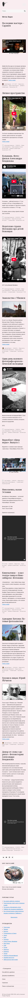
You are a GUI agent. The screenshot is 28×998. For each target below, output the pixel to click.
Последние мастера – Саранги (13, 24)
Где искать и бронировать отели (12, 907)
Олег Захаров (7, 480)
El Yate (5, 563)
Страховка (5, 982)
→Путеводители (6, 968)
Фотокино (4, 220)
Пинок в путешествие (8, 986)
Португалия (7, 927)
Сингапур (6, 939)
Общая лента (21, 84)
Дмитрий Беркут (8, 348)
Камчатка (6, 951)
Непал (5, 935)
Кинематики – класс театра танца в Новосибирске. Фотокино (13, 575)
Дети (16, 290)
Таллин (5, 953)
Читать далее (12, 80)
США (5, 945)
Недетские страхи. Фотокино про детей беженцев (12, 229)
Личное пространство (13, 93)
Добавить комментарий (15, 148)
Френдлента (5, 85)
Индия (13, 85)
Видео (10, 85)
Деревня (17, 146)
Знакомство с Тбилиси (13, 298)
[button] (24, 4)
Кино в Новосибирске (10, 482)
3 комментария (13, 744)
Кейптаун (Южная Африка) (11, 955)
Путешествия (5, 349)
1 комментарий (11, 220)
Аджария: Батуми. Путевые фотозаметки (14, 620)
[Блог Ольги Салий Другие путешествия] (5, 4)
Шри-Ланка (7, 943)
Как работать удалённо (8, 972)
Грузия (19, 349)
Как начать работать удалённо (12, 901)
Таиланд (6, 929)
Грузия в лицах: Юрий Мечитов (13, 679)
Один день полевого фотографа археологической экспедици (13, 361)
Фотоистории (5, 148)
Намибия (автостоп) (9, 957)
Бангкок (6, 931)
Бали (5, 937)
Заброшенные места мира (11, 959)
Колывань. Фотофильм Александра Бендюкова (12, 158)
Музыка (17, 85)
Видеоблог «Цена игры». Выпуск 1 (11, 441)
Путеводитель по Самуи (10, 933)
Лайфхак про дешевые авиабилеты (13, 909)
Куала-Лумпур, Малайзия (10, 941)
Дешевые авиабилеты (8, 975)
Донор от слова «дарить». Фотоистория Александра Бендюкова (12, 756)
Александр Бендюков (9, 145)
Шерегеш (6, 949)
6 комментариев (11, 292)
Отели (3, 979)
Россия (21, 146)
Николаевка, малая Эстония (12, 490)
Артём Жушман (7, 84)
